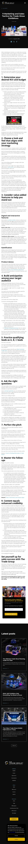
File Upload (14, 813)
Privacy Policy (12, 832)
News (14, 800)
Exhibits (14, 770)
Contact (14, 819)
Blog (14, 803)
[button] (25, 3)
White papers (14, 805)
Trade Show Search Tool (14, 808)
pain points (10, 167)
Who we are (14, 789)
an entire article (11, 220)
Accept (16, 835)
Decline (16, 839)
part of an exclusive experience (16, 269)
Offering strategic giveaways (11, 328)
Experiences (14, 775)
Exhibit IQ (14, 780)
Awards (14, 794)
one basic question (8, 391)
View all (14, 745)
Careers (14, 791)
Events (14, 773)
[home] (8, 3)
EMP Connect (14, 810)
